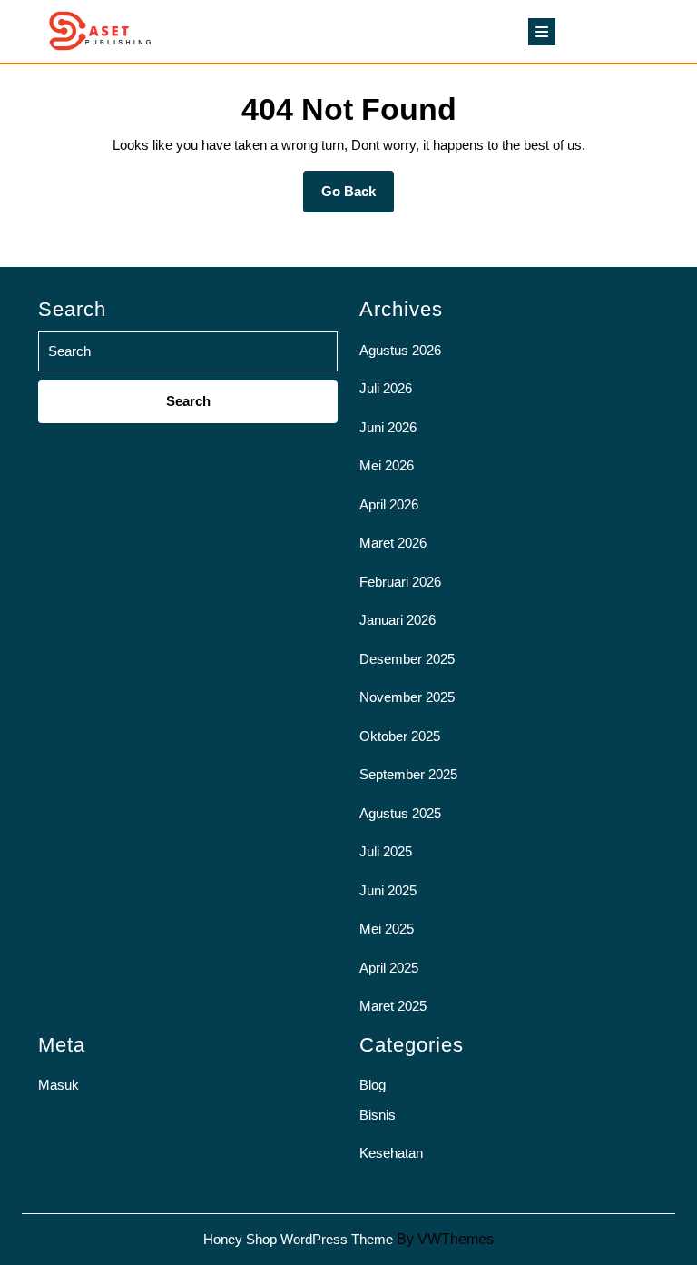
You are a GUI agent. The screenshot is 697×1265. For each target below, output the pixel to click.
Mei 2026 (386, 465)
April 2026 (388, 504)
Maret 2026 (393, 542)
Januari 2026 (397, 620)
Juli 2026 (385, 388)
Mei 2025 (386, 928)
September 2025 (408, 774)
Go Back (357, 198)
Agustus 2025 (400, 813)
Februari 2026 (400, 581)
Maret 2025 (393, 1005)
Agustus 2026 (400, 350)
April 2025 (388, 967)
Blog (372, 1084)
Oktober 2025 (399, 736)
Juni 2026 (388, 427)
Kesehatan (391, 1153)
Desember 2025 (407, 659)
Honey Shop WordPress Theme (298, 1239)
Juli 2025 (385, 851)
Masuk (58, 1084)
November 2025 (407, 697)
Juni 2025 (388, 890)
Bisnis (377, 1114)
